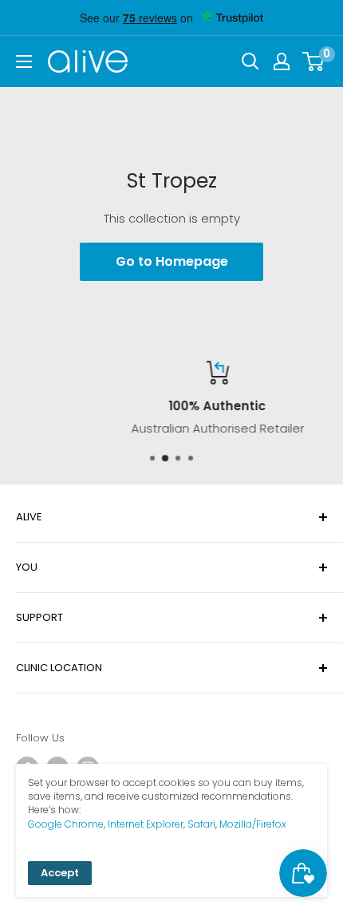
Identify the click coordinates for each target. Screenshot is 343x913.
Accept (60, 872)
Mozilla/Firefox (252, 824)
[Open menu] (24, 61)
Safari (201, 824)
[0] (314, 61)
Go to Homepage (172, 261)
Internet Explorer (145, 824)
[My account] (282, 61)
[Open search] (250, 61)
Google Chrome (66, 824)
